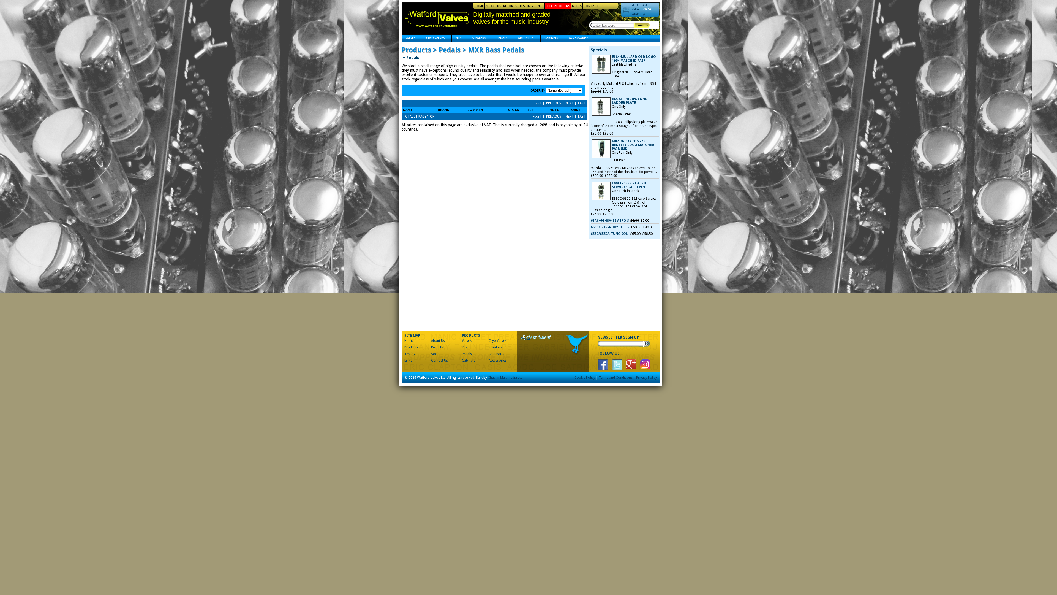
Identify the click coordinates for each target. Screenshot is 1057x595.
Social (435, 354)
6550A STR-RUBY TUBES (610, 227)
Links (539, 6)
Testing (526, 6)
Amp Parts (523, 38)
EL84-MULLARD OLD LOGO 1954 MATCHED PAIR (634, 59)
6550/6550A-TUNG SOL (610, 234)
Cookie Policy (584, 378)
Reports (510, 6)
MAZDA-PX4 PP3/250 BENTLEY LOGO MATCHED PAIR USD (633, 145)
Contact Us (594, 6)
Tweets (526, 338)
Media (577, 6)
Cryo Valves (433, 38)
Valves (408, 38)
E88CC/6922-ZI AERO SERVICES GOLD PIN (629, 185)
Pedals (500, 38)
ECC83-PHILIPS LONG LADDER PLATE (629, 101)
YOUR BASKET (641, 5)
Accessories (576, 38)
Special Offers (558, 6)
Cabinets (549, 38)
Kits (456, 38)
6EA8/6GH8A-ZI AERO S (610, 221)
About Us (493, 6)
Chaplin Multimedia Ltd (505, 378)
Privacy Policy (646, 378)
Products (411, 347)
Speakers (477, 38)
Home (479, 6)
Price (528, 110)
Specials (599, 49)
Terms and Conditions (616, 378)
